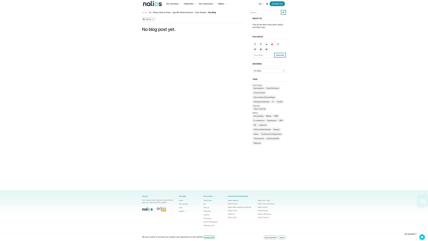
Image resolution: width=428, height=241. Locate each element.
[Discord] (266, 49)
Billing (268, 116)
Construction (259, 93)
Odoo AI (206, 207)
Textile (280, 102)
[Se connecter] (267, 3)
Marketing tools (208, 225)
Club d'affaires (272, 88)
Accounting (258, 116)
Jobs (180, 207)
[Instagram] (278, 44)
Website (257, 143)
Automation (258, 88)
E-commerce (259, 120)
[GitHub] (255, 49)
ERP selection (183, 204)
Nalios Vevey (232, 210)
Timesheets (259, 138)
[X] (261, 44)
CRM (276, 116)
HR (255, 125)
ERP (281, 120)
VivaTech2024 (273, 138)
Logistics (263, 125)
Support (181, 211)
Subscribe (280, 55)
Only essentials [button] (270, 237)
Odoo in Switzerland (262, 129)
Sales (256, 134)
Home (181, 200)
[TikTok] (261, 49)
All (150, 12)
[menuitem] (173, 3)
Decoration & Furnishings (264, 97)
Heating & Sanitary (261, 102)
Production (207, 211)
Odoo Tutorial (259, 109)
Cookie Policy (209, 237)
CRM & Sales (207, 200)
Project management (210, 222)
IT (273, 102)
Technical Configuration (271, 134)
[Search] (283, 12)
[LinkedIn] (266, 44)
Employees (272, 120)
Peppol (276, 129)
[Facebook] (255, 44)
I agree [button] (281, 237)
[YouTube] (272, 44)
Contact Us (277, 4)
